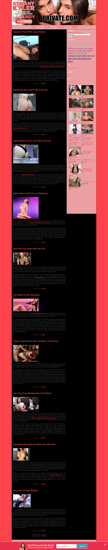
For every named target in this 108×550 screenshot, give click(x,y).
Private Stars (61, 26)
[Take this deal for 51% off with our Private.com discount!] (54, 24)
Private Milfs (74, 26)
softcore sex (79, 43)
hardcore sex (73, 51)
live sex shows (80, 53)
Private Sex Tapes (73, 81)
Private (33, 26)
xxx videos (77, 45)
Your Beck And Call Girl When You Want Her (34, 444)
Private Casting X (72, 68)
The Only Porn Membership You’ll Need (32, 393)
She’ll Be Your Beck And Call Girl (29, 248)
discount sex (75, 58)
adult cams (92, 43)
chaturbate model (72, 41)
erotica (74, 43)
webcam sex (88, 56)
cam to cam (91, 41)
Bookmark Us (77, 32)
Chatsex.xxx (84, 45)
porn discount (78, 47)
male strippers (84, 41)
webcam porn (75, 56)
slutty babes (71, 45)
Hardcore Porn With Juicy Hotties (29, 32)
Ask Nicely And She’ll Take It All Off (30, 90)
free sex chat (84, 51)
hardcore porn (73, 49)
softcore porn (85, 43)
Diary (43, 83)
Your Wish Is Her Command (26, 295)
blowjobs (79, 41)
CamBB (86, 47)
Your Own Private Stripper (25, 490)
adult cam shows (86, 49)
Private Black (47, 26)
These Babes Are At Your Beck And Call (32, 141)
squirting (70, 43)
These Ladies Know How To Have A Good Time (35, 341)
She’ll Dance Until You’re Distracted (30, 193)
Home (70, 32)
